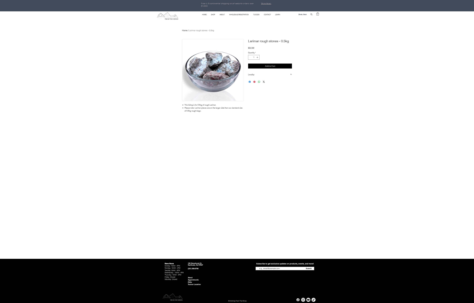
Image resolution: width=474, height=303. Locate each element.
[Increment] (257, 57)
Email (258, 265)
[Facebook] (298, 300)
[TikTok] (314, 300)
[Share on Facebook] (249, 81)
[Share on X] (263, 81)
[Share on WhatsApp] (259, 81)
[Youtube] (308, 300)
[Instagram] (303, 300)
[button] (317, 13)
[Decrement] (250, 57)
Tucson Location (194, 284)
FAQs (190, 282)
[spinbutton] (254, 57)
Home (184, 30)
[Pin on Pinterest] (254, 81)
